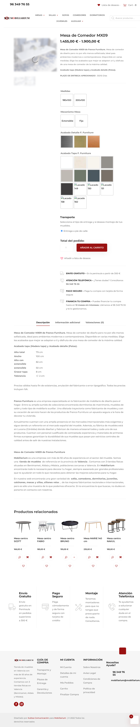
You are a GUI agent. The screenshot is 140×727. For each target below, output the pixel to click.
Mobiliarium (60, 718)
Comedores (79, 15)
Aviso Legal (89, 673)
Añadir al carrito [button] (27, 557)
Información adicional (67, 322)
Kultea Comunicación (38, 718)
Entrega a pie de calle (76, 231)
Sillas (52, 15)
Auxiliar (76, 21)
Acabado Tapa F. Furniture (76, 153)
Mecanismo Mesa (70, 112)
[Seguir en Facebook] (16, 704)
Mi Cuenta (66, 667)
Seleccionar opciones (74, 557)
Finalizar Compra (69, 694)
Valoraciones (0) (95, 322)
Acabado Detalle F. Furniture (77, 132)
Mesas (38, 15)
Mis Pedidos (66, 682)
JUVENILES (61, 21)
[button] (75, 258)
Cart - (132, 5)
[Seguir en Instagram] (21, 704)
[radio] (67, 100)
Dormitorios (97, 15)
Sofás (65, 15)
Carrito (64, 688)
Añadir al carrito (92, 247)
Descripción (43, 322)
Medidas (65, 91)
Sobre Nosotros (91, 667)
